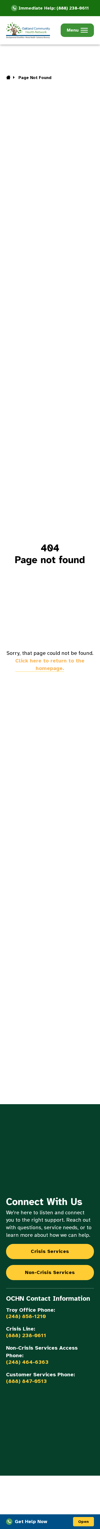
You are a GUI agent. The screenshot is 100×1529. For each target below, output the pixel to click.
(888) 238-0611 (26, 1335)
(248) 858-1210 (26, 1316)
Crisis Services (50, 1251)
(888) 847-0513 (26, 1381)
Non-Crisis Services (50, 1272)
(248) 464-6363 (27, 1362)
